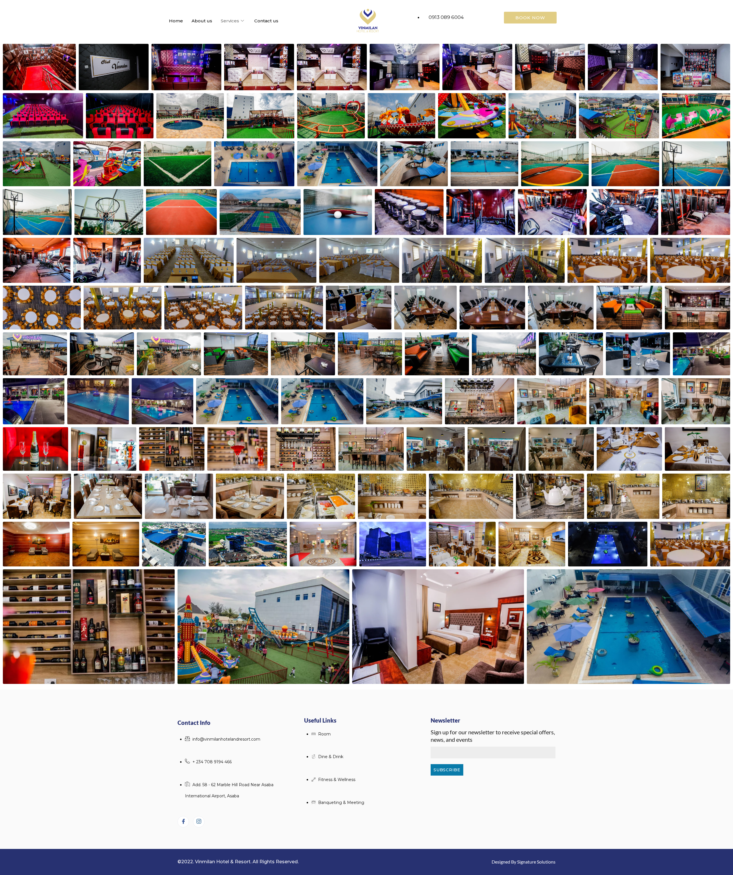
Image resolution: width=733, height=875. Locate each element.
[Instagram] (198, 821)
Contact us (266, 20)
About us (202, 20)
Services (230, 20)
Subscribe (447, 769)
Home (176, 20)
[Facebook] (183, 821)
